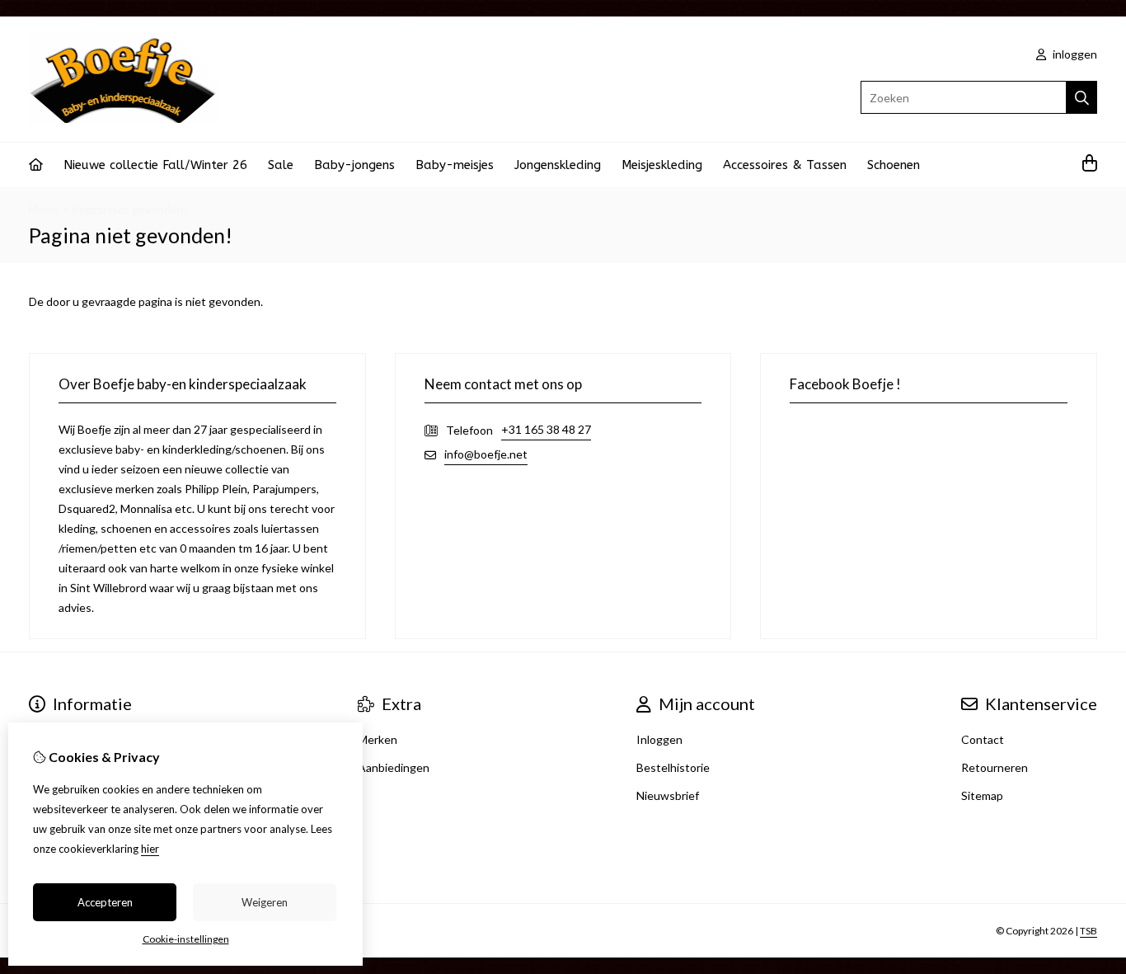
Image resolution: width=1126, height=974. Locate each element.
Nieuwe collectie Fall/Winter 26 (155, 165)
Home (44, 209)
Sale (280, 165)
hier (150, 848)
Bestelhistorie (673, 767)
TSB (1088, 931)
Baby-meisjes (454, 165)
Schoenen (893, 165)
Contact (982, 739)
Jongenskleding (557, 165)
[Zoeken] (1082, 97)
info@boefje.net (486, 454)
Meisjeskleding (662, 165)
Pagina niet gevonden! (130, 209)
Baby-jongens (354, 165)
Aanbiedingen (393, 767)
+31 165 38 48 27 (546, 429)
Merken (377, 739)
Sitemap (982, 795)
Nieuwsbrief (667, 795)
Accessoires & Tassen (785, 165)
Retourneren (994, 767)
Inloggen (659, 739)
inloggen (1073, 54)
